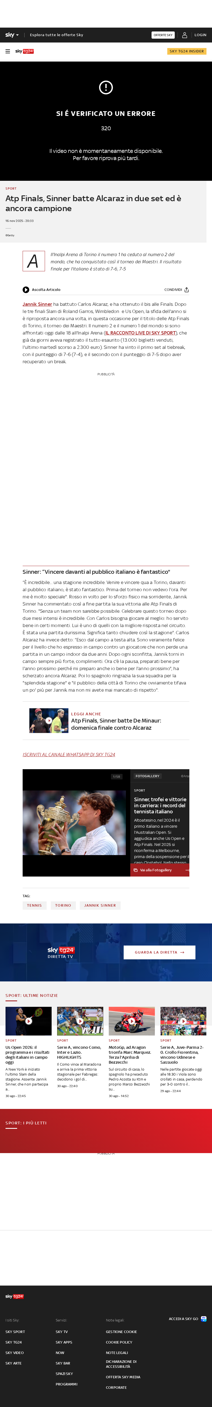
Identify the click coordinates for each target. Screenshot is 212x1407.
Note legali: (115, 1320)
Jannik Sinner (37, 304)
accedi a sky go (183, 1319)
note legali (117, 1353)
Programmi (66, 1384)
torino (63, 905)
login (200, 35)
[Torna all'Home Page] (24, 51)
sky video (15, 1353)
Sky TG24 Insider (187, 51)
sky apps (64, 1342)
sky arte (14, 1363)
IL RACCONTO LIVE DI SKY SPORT (140, 333)
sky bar (63, 1363)
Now (60, 1353)
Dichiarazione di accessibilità (121, 1364)
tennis (34, 905)
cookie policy (119, 1342)
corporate (116, 1387)
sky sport (15, 1332)
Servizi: (61, 1320)
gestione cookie (121, 1332)
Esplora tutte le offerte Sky (56, 35)
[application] (41, 289)
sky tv (62, 1332)
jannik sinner (100, 905)
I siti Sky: (12, 1320)
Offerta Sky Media (123, 1377)
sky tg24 (14, 1342)
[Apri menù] (8, 51)
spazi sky (64, 1374)
